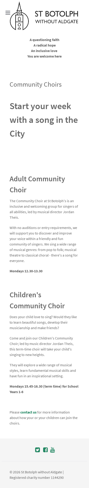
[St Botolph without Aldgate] (44, 15)
